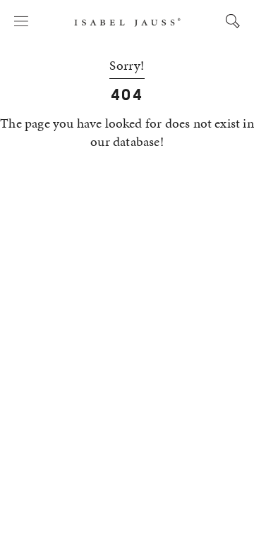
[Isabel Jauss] (127, 22)
